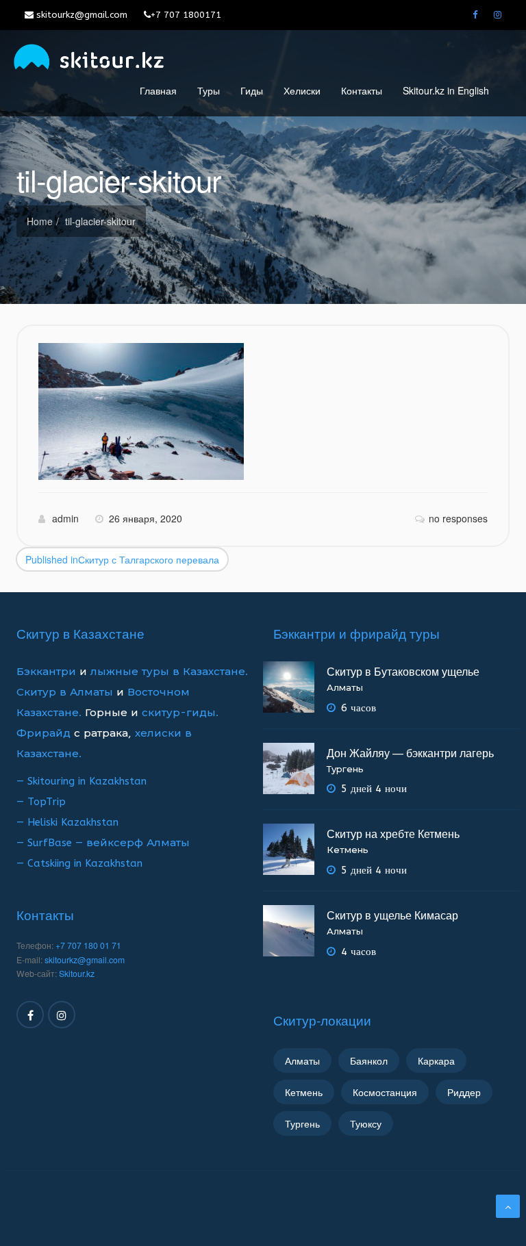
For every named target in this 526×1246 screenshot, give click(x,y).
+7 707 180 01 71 (88, 945)
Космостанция (385, 1092)
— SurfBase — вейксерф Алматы (103, 843)
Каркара (436, 1060)
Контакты (361, 90)
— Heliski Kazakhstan (67, 822)
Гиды (251, 90)
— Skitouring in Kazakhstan (81, 781)
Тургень (345, 769)
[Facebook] (475, 15)
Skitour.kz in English (446, 90)
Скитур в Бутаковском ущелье (403, 671)
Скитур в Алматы (64, 692)
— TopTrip (41, 802)
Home (40, 221)
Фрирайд (43, 733)
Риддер (464, 1092)
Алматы (345, 688)
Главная (158, 90)
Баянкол (369, 1060)
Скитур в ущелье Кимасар (392, 915)
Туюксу (365, 1123)
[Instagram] (498, 15)
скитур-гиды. (180, 713)
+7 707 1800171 (186, 15)
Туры (208, 90)
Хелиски (302, 90)
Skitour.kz (77, 973)
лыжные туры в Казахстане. (169, 671)
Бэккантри (47, 671)
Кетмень (347, 850)
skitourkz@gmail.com (80, 15)
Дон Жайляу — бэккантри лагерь (410, 753)
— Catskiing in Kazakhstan (79, 863)
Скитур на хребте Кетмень (393, 833)
